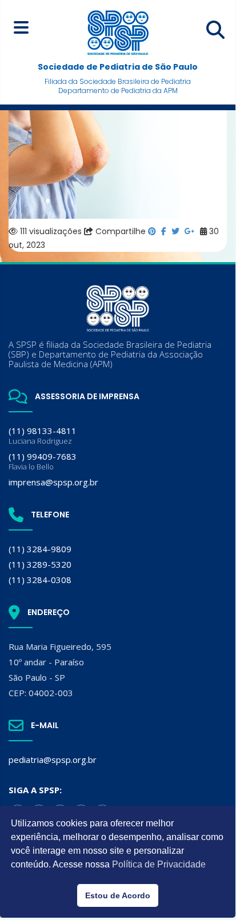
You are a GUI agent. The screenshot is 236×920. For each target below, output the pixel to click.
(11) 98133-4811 (43, 435)
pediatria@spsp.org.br (53, 759)
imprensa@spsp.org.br (53, 482)
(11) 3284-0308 (40, 579)
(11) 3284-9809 (40, 549)
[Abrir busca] (215, 30)
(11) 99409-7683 (43, 461)
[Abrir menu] (21, 27)
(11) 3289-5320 (40, 564)
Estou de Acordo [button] (117, 895)
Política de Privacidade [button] (159, 864)
